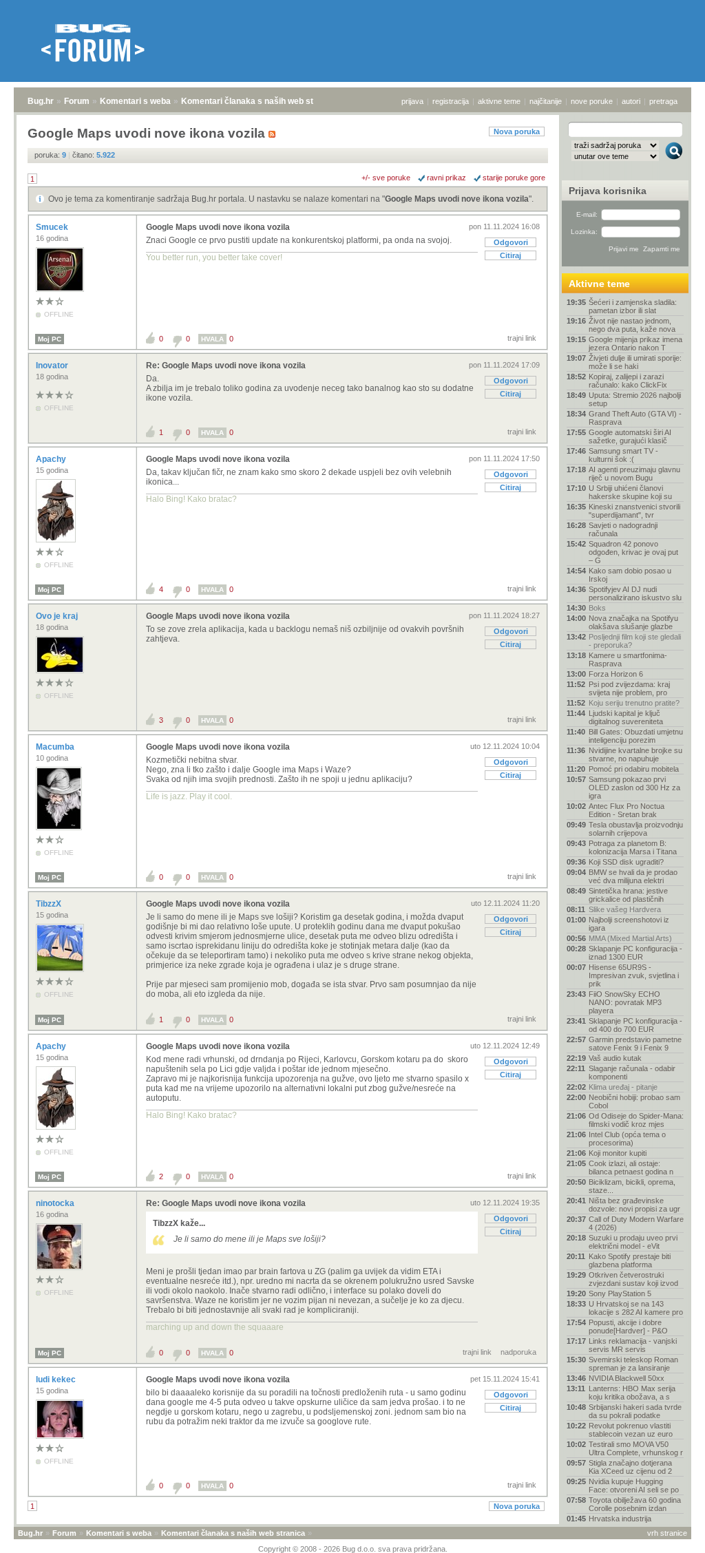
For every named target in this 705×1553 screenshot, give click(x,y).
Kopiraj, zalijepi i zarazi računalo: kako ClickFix (628, 380)
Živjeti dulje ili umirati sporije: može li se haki (635, 362)
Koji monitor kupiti (617, 1153)
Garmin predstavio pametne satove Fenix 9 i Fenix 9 (635, 1043)
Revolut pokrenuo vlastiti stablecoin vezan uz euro (631, 1430)
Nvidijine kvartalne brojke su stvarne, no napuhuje (635, 754)
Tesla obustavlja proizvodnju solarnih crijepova (636, 829)
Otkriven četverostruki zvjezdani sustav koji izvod (633, 1279)
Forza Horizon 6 (616, 674)
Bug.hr (41, 101)
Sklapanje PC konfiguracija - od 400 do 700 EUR (635, 1025)
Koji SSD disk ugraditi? (626, 862)
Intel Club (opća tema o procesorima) (627, 1138)
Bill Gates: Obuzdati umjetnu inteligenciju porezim (636, 736)
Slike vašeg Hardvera (625, 909)
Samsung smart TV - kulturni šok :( (623, 455)
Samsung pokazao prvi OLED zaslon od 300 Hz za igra (634, 787)
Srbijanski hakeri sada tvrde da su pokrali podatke (635, 1411)
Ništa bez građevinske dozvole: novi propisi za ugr (634, 1204)
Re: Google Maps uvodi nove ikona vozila (226, 365)
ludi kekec (57, 1379)
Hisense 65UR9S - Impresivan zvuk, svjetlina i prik (634, 975)
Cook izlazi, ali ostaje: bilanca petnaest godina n (631, 1167)
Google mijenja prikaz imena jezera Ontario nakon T (635, 343)
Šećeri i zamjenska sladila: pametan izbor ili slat (633, 306)
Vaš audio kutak (615, 1058)
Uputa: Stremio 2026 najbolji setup (635, 399)
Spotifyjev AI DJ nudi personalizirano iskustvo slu (635, 593)
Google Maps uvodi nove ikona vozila (457, 199)
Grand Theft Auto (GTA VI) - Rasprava (635, 418)
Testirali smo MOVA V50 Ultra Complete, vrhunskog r (636, 1448)
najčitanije (545, 101)
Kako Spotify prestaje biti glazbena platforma (630, 1260)
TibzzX (49, 904)
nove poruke (592, 101)
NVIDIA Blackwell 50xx (626, 1378)
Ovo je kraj (58, 616)
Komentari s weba (135, 101)
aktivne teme (499, 101)
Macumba (56, 747)
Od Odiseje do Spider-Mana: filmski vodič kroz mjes (636, 1120)
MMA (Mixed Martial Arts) (630, 938)
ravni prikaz (446, 177)
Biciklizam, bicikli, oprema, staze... (632, 1186)
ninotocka (56, 1203)
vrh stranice (667, 1533)
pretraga (663, 101)
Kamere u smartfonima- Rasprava (628, 659)
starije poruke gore (514, 177)
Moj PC (49, 339)
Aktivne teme (599, 283)
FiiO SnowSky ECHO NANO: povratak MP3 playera (625, 1002)
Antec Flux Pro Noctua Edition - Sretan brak (626, 810)
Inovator (53, 365)
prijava (412, 101)
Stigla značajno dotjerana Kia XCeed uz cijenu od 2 (630, 1467)
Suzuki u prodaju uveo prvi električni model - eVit (633, 1242)
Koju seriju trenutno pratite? (634, 703)
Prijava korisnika (607, 190)
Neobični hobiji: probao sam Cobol (634, 1101)
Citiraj (510, 255)
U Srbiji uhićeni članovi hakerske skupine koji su (630, 492)
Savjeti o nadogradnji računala (623, 529)
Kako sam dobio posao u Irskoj (630, 575)
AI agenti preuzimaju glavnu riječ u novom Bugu (634, 473)
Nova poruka (517, 131)
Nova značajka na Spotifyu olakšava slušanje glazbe (633, 622)
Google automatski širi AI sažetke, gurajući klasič (630, 436)
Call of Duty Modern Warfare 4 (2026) (636, 1223)
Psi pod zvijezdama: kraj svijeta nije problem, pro (629, 688)
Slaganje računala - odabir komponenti (632, 1072)
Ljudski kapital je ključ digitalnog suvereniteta (626, 717)
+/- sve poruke (385, 177)
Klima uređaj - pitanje (623, 1087)
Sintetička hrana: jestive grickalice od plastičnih (628, 895)
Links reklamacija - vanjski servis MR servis (633, 1345)
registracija (450, 101)
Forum (77, 101)
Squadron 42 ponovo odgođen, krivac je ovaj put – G (633, 552)
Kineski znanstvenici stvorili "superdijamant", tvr (634, 511)
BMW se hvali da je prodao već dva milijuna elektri (633, 876)
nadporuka (518, 1352)
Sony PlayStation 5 (620, 1293)
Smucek (53, 227)
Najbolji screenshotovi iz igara (629, 924)
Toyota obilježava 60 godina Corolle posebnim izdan (635, 1504)
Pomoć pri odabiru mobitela (634, 769)
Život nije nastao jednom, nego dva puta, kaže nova (632, 325)
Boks (597, 608)
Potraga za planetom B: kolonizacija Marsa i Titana (633, 847)
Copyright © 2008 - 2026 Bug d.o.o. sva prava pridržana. (353, 1549)
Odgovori (511, 242)
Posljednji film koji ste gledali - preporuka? (635, 641)
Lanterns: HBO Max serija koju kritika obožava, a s (632, 1392)
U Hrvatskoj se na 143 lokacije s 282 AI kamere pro (636, 1308)
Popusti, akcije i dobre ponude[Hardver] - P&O (628, 1326)
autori (631, 101)
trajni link (521, 338)
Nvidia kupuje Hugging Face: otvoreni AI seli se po (634, 1485)
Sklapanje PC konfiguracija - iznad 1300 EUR (635, 952)
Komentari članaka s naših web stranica (259, 101)
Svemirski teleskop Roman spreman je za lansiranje (633, 1363)
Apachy (52, 459)
